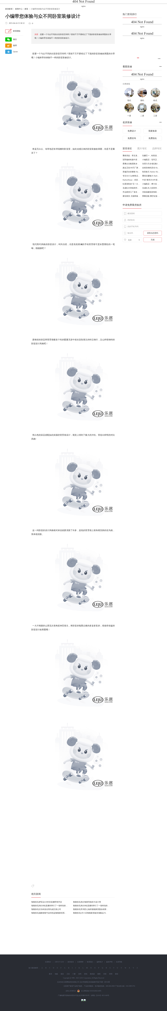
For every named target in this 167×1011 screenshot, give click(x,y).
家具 (50, 974)
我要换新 (152, 131)
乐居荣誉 (80, 962)
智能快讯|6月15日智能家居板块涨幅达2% (89, 913)
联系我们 (90, 962)
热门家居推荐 (33, 968)
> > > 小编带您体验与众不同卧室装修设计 (32, 9)
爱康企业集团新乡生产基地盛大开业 (131, 164)
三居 (155, 116)
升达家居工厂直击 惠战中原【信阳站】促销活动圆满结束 (131, 192)
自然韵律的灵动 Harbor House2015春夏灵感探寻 (151, 168)
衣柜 (104, 974)
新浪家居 (9, 9)
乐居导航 (119, 962)
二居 (142, 116)
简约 (142, 100)
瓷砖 (62, 974)
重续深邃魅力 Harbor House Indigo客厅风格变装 (151, 176)
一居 (129, 116)
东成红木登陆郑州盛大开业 (131, 188)
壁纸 (85, 974)
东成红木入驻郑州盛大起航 (151, 188)
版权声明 (109, 962)
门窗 (74, 974)
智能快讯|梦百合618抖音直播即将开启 (46, 902)
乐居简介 (48, 962)
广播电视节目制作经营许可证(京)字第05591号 (74, 995)
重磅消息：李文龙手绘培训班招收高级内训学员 (131, 156)
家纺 (116, 974)
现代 (129, 100)
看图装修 (127, 66)
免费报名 (152, 138)
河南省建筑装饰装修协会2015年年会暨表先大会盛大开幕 (151, 192)
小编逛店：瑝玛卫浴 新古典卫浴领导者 (151, 160)
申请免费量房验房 (132, 205)
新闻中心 (18, 9)
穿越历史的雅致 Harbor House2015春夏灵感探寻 (131, 172)
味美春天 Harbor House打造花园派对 (151, 172)
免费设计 (132, 131)
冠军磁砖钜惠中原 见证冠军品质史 (131, 160)
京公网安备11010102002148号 (91, 991)
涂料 (79, 974)
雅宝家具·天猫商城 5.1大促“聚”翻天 (131, 196)
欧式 (155, 100)
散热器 (92, 974)
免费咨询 (132, 138)
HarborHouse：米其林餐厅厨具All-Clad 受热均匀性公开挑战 (131, 180)
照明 (110, 974)
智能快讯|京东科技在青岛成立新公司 (46, 909)
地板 (56, 974)
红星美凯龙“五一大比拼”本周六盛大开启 (131, 184)
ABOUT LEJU (59, 962)
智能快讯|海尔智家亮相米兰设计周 (87, 902)
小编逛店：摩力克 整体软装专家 (151, 184)
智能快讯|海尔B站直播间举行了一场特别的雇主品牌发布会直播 (56, 906)
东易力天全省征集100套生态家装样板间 (151, 164)
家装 (26, 9)
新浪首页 (71, 962)
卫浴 (68, 974)
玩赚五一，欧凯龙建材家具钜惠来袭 (151, 156)
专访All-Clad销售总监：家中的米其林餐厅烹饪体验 (131, 176)
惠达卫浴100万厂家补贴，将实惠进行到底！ (131, 168)
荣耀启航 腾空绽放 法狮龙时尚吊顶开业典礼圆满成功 (151, 196)
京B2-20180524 (71, 991)
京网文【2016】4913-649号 (100, 995)
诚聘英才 (100, 962)
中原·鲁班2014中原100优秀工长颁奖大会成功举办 (151, 180)
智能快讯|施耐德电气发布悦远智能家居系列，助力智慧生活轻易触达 (59, 913)
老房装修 (127, 122)
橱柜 (99, 974)
